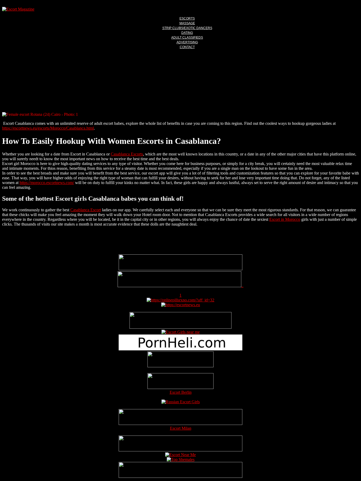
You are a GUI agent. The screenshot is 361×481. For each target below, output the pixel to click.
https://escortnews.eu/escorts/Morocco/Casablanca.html (48, 128)
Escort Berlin (181, 392)
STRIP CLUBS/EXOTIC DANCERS (187, 28)
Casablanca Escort (85, 210)
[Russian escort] (180, 402)
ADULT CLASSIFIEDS (187, 37)
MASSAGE (187, 23)
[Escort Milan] (180, 423)
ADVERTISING (187, 42)
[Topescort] (180, 450)
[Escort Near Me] (180, 454)
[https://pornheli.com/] (180, 327)
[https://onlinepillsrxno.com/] (180, 300)
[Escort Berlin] (180, 381)
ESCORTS (187, 18)
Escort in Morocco (284, 219)
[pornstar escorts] (179, 285)
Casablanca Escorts (127, 154)
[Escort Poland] (180, 269)
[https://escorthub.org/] (180, 359)
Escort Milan (180, 428)
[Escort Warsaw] (180, 476)
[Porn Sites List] (180, 349)
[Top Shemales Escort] (181, 459)
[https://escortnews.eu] (180, 305)
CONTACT (187, 47)
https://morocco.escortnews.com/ (47, 182)
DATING (187, 33)
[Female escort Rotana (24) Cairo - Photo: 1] (180, 114)
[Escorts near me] (180, 332)
